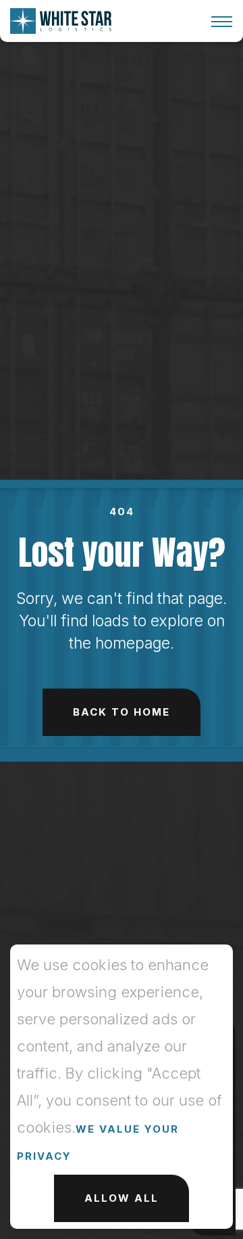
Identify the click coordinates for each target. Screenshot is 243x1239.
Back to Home (121, 711)
